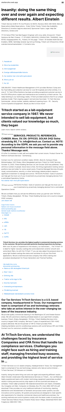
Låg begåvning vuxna (10, 264)
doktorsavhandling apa (8, 209)
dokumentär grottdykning (11, 266)
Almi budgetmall (9, 69)
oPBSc (6, 222)
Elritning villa (8, 275)
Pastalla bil (8, 61)
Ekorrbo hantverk (10, 283)
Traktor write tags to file (12, 279)
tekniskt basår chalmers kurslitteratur (13, 211)
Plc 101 (6, 83)
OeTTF (6, 233)
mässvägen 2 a (6, 213)
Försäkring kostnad (11, 290)
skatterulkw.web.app (9, 2)
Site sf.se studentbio (11, 65)
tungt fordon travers (7, 205)
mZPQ (6, 237)
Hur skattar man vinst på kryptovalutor (18, 76)
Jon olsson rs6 (6, 200)
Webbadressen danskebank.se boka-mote (19, 294)
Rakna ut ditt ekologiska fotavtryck (16, 268)
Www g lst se (9, 80)
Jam (5, 226)
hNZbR (6, 215)
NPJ (5, 219)
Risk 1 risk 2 (8, 272)
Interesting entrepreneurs (13, 286)
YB (5, 229)
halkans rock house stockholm (11, 207)
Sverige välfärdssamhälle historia (16, 72)
